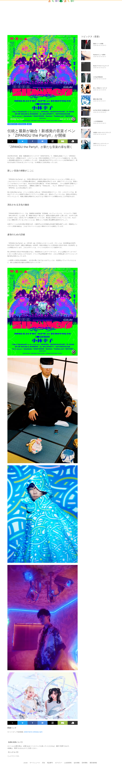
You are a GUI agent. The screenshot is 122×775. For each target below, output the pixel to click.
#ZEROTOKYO (12, 124)
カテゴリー (58, 763)
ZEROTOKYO (28, 732)
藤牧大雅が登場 (97, 99)
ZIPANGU (36, 732)
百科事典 (84, 763)
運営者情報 (93, 763)
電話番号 (50, 763)
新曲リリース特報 (98, 43)
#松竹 (29, 124)
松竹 (41, 732)
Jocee (25, 763)
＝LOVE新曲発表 (98, 121)
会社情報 (76, 763)
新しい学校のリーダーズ (100, 88)
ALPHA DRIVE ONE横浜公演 (101, 110)
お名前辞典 (68, 763)
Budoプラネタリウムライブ (101, 65)
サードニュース (35, 763)
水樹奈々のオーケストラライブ (102, 132)
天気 (43, 763)
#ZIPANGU (22, 124)
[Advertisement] (61, 14)
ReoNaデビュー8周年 (99, 54)
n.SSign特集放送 (98, 77)
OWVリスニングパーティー (101, 143)
